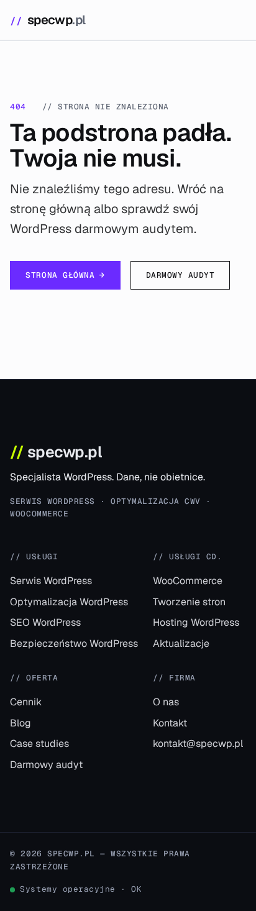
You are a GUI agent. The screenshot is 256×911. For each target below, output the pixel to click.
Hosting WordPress (196, 622)
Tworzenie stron (189, 601)
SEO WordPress (45, 622)
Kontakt (170, 723)
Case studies (39, 743)
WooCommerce (187, 580)
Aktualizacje (181, 643)
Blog (20, 723)
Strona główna (64, 275)
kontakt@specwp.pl (198, 743)
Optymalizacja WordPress (69, 601)
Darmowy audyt (180, 275)
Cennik (26, 701)
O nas (166, 701)
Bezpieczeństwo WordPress (74, 643)
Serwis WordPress (51, 580)
